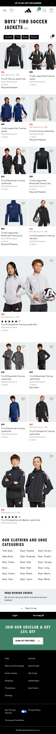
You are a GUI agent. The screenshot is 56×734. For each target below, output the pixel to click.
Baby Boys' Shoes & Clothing (7, 556)
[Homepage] (28, 11)
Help (7, 659)
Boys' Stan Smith (7, 579)
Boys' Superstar (7, 568)
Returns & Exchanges (14, 666)
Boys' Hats (25, 562)
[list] (23, 37)
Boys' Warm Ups (44, 574)
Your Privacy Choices (10, 711)
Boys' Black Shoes (26, 574)
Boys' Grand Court (8, 574)
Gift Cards (32, 673)
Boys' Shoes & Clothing (9, 562)
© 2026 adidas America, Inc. (28, 730)
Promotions (10, 688)
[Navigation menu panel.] (4, 10)
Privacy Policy (34, 710)
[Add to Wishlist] (23, 47)
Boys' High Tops (25, 568)
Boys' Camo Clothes (26, 579)
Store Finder (33, 666)
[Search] (44, 10)
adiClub (31, 659)
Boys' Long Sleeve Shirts (44, 568)
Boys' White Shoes (44, 579)
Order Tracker (11, 673)
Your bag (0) (38, 616)
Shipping (9, 681)
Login (15, 616)
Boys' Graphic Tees (45, 556)
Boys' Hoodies (27, 551)
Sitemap (8, 696)
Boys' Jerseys (45, 562)
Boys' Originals (27, 556)
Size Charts (33, 688)
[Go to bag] (51, 10)
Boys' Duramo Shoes (45, 551)
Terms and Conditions (14, 720)
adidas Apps (33, 681)
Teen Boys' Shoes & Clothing (7, 551)
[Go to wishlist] (11, 10)
